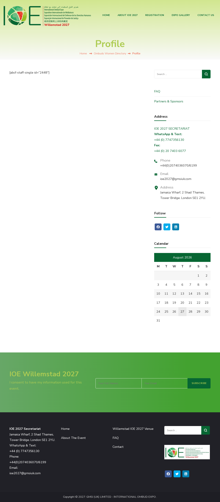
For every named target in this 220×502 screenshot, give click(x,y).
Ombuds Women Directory (110, 53)
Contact (118, 447)
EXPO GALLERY (181, 15)
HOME (106, 15)
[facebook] (158, 226)
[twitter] (166, 226)
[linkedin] (175, 226)
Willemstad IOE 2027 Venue (133, 429)
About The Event (73, 438)
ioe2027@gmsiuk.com (175, 179)
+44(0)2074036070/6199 (178, 165)
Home (83, 53)
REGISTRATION (154, 15)
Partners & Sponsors (168, 101)
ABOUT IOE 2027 (128, 15)
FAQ (157, 91)
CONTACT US (205, 15)
